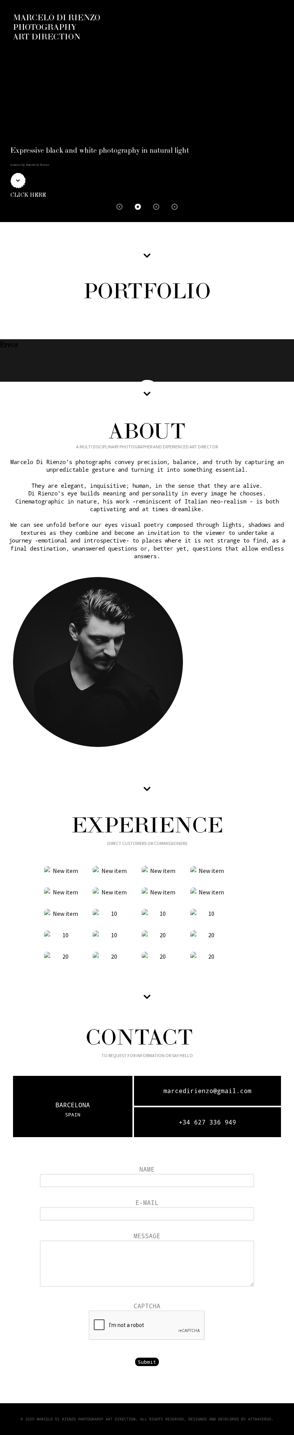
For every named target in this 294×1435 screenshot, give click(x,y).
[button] (119, 207)
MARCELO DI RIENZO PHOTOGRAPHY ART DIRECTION (56, 27)
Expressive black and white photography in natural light (99, 150)
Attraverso (259, 1419)
